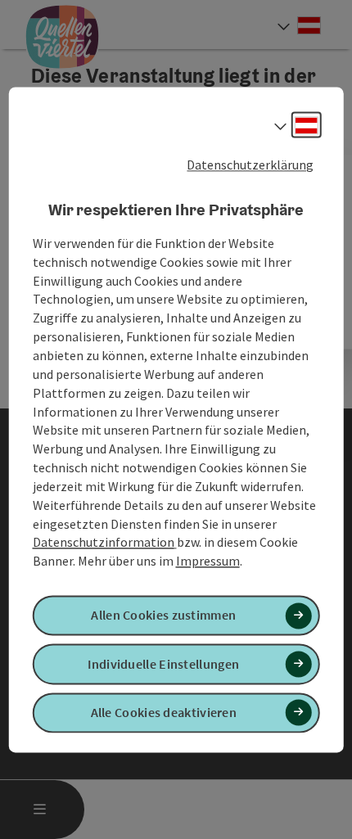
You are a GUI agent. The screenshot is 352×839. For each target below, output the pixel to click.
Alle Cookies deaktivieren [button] (164, 712)
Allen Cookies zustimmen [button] (163, 615)
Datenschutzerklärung (250, 164)
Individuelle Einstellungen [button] (163, 664)
